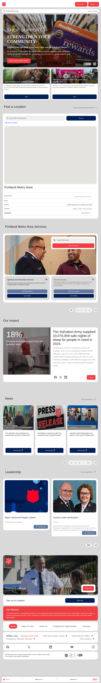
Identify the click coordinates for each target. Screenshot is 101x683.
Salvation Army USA (29, 636)
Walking (75, 208)
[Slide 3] (88, 64)
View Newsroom (88, 399)
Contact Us (88, 588)
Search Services (73, 245)
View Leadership (88, 472)
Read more (41, 526)
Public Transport (87, 208)
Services (74, 679)
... (83, 463)
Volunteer (86, 626)
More (95, 679)
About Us (39, 679)
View (26, 97)
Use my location (11, 123)
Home (13, 626)
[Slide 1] (85, 64)
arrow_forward (96, 463)
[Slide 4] (89, 64)
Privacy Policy (46, 654)
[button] (71, 310)
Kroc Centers (87, 639)
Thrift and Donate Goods (55, 636)
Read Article (18, 450)
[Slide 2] (86, 64)
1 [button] (77, 310)
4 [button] (89, 310)
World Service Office (82, 636)
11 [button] (88, 463)
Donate (92, 4)
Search (81, 118)
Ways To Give (28, 626)
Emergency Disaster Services (20, 639)
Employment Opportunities (64, 626)
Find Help (80, 4)
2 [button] (81, 310)
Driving (80, 208)
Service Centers (93, 11)
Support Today (14, 61)
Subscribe (80, 600)
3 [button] (85, 310)
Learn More (27, 296)
